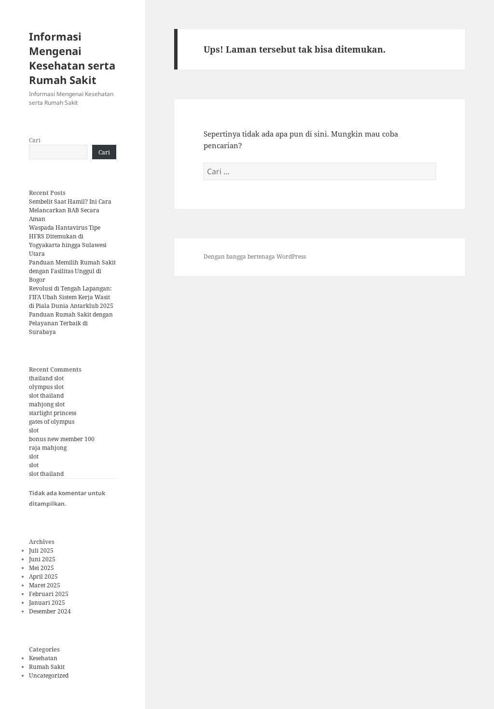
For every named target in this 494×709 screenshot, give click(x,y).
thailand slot (46, 378)
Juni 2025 (42, 559)
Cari (35, 140)
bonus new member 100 (62, 439)
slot (34, 430)
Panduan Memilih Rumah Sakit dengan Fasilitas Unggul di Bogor (72, 271)
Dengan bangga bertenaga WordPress (255, 256)
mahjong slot (47, 404)
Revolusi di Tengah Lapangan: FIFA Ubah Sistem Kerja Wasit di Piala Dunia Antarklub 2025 (71, 297)
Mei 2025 (41, 568)
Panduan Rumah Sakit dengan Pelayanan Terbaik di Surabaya (71, 323)
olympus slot (46, 387)
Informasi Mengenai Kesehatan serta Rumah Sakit (72, 58)
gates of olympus (51, 421)
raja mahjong (48, 448)
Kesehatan (43, 658)
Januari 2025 (47, 602)
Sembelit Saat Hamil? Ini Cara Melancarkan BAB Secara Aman (70, 210)
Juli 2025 (41, 550)
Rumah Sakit (47, 667)
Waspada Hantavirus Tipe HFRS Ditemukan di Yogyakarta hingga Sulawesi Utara (68, 240)
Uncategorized (49, 675)
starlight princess (52, 413)
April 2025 (43, 576)
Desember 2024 (50, 611)
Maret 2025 (44, 585)
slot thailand (46, 395)
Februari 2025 (49, 594)
